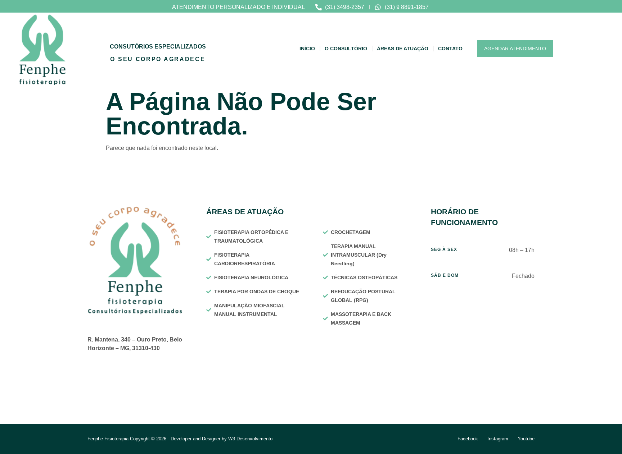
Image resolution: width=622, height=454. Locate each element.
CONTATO (450, 48)
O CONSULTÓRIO (346, 48)
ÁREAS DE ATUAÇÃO (402, 48)
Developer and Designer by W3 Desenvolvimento (221, 438)
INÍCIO (307, 48)
